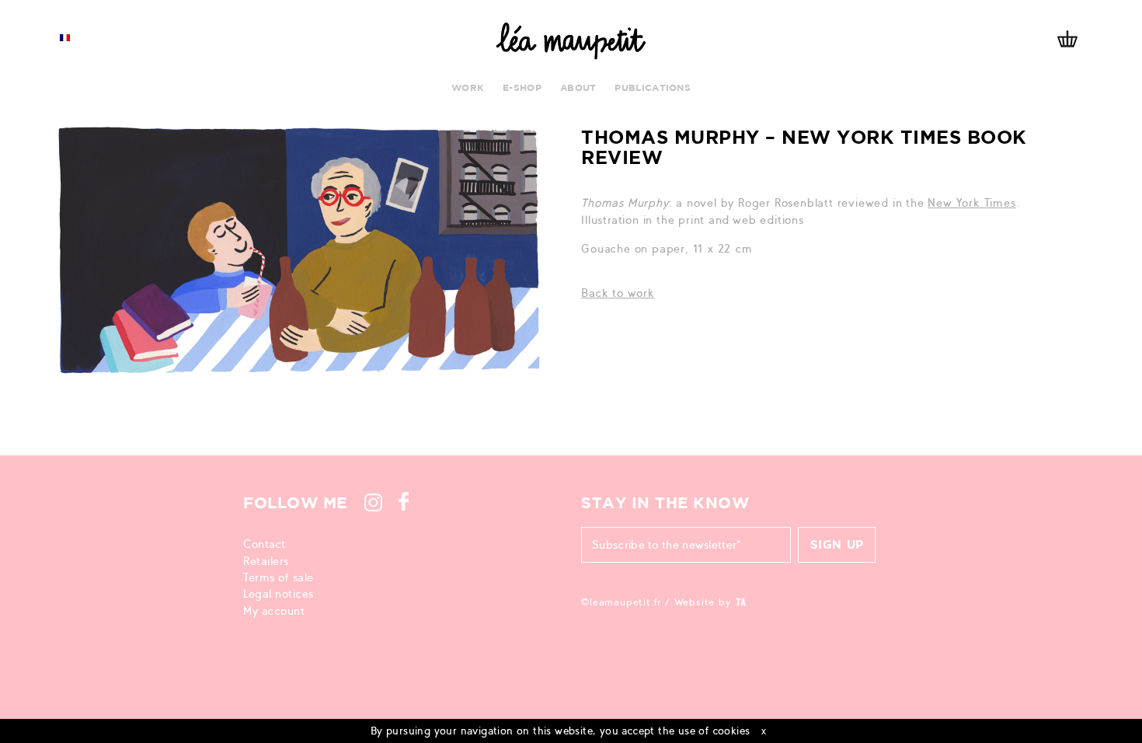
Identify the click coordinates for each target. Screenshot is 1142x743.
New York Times (971, 203)
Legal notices (278, 594)
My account (274, 611)
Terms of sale (278, 577)
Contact (264, 544)
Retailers (266, 561)
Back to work (618, 293)
